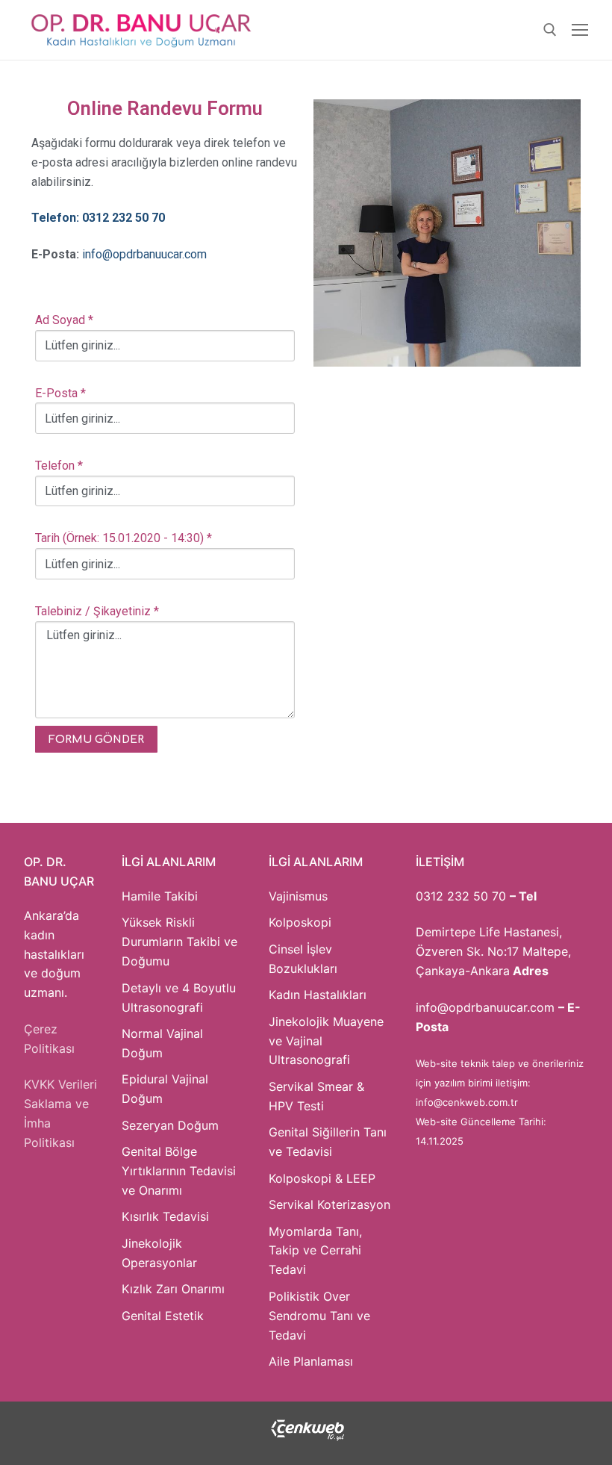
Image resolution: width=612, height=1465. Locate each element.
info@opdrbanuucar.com (144, 254)
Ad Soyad (64, 320)
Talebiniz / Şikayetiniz (97, 611)
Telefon (59, 465)
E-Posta (60, 393)
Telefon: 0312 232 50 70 (98, 218)
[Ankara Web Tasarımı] (308, 1437)
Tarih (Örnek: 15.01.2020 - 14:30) (123, 538)
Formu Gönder (96, 739)
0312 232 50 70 (461, 896)
